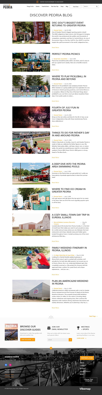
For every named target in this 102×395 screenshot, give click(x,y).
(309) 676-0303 (9, 377)
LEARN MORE (80, 338)
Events (37, 6)
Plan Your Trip (54, 6)
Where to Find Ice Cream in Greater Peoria (69, 190)
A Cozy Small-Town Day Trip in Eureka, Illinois (70, 216)
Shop (62, 6)
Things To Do (30, 6)
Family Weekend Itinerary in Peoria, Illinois (69, 249)
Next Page (93, 316)
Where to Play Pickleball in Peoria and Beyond (69, 78)
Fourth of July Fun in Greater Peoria (65, 109)
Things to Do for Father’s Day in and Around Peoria (70, 134)
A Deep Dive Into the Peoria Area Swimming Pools (68, 165)
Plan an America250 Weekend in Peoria (70, 282)
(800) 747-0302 (9, 374)
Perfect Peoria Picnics (66, 54)
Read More (55, 47)
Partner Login (87, 358)
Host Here (75, 6)
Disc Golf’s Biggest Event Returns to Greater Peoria (69, 24)
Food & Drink (45, 6)
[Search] (96, 6)
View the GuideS (26, 339)
